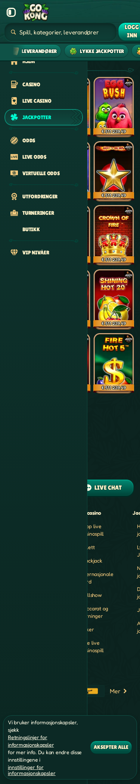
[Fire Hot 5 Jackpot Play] (113, 363)
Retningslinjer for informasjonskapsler (31, 741)
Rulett (88, 547)
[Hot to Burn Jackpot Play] (113, 171)
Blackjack (91, 560)
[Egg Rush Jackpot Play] (113, 107)
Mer (115, 691)
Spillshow (91, 595)
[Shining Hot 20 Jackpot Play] (113, 300)
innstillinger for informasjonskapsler (32, 770)
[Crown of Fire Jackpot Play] (113, 235)
